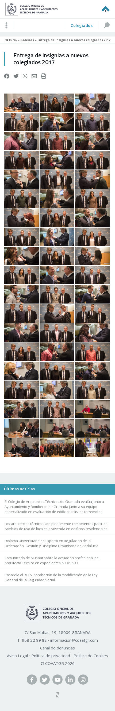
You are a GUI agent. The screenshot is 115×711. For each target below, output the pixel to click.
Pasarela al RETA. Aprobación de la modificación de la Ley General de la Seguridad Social (51, 577)
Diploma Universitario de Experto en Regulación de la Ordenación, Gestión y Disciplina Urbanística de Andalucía (51, 543)
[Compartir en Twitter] (16, 76)
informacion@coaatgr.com (74, 640)
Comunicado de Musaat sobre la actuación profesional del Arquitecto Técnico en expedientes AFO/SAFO (52, 560)
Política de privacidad (50, 655)
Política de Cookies (91, 655)
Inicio (12, 40)
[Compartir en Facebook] (6, 76)
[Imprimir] (43, 76)
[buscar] (106, 25)
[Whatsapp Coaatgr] (25, 76)
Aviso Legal (17, 655)
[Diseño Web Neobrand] (57, 695)
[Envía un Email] (34, 76)
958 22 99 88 (34, 640)
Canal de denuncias (57, 648)
